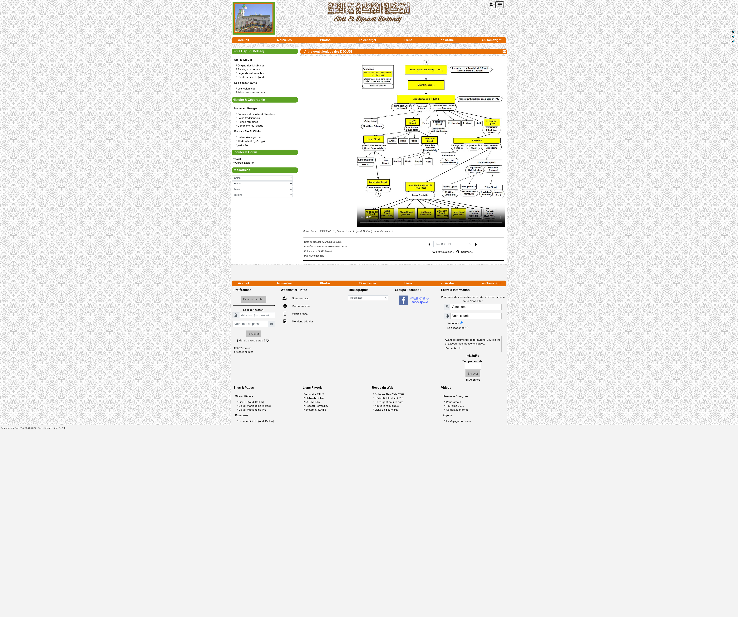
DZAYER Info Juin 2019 (389, 398)
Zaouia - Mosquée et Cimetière (256, 114)
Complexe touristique (250, 125)
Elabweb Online (314, 398)
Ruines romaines (248, 121)
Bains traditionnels (249, 117)
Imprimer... (466, 251)
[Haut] (733, 32)
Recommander (300, 306)
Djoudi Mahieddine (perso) (255, 405)
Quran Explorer (244, 162)
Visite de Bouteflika (386, 409)
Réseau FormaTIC (316, 405)
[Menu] (499, 4)
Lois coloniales (246, 88)
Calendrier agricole (249, 137)
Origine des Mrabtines (251, 65)
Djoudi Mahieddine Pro (252, 409)
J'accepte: (452, 348)
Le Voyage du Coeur (458, 421)
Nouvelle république (387, 405)
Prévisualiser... (445, 251)
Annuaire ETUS (314, 394)
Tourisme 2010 (455, 405)
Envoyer (253, 333)
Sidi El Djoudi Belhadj (251, 401)
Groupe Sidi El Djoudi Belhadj (256, 421)
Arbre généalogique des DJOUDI (328, 51)
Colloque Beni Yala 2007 (389, 394)
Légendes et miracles (251, 73)
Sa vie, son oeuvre (249, 69)
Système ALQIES (315, 409)
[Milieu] (733, 37)
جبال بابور (243, 144)
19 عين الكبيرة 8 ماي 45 (251, 140)
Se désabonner (456, 327)
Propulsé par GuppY (11, 428)
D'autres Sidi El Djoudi (251, 77)
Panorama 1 (453, 401)
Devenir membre (253, 299)
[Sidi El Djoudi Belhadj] (369, 12)
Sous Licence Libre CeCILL (52, 428)
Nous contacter (300, 298)
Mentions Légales (302, 321)
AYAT (238, 158)
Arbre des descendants (251, 92)
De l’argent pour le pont (389, 401)
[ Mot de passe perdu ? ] (253, 340)
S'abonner (453, 323)
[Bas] (733, 41)
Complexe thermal (457, 409)
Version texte (299, 313)
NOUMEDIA (312, 401)
